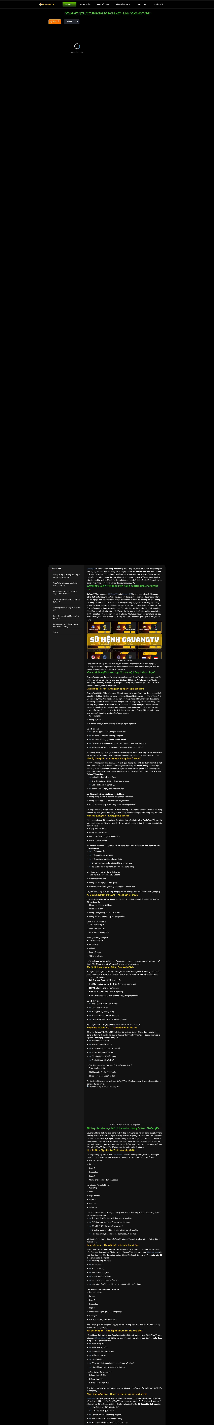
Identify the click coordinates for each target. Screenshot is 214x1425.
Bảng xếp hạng (103, 4)
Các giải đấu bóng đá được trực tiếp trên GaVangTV (66, 601)
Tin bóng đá (158, 4)
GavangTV (69, 4)
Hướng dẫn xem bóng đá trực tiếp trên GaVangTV (66, 617)
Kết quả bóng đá (123, 4)
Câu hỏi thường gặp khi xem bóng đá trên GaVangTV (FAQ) (65, 625)
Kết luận (55, 632)
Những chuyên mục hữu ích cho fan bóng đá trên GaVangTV (65, 592)
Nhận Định (141, 4)
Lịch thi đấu (85, 4)
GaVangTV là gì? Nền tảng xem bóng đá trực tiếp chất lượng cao (66, 576)
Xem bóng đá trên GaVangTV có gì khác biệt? (66, 609)
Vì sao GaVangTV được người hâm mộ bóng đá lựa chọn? (66, 584)
